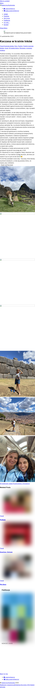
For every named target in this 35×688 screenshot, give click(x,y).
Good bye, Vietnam (6, 552)
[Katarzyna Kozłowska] (7, 5)
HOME (6, 14)
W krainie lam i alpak (6, 483)
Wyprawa (22, 48)
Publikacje (7, 20)
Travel (2, 46)
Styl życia (7, 18)
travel (6, 48)
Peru (15, 46)
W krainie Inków (14, 48)
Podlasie (3, 520)
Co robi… (6, 22)
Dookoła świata (9, 46)
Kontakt (6, 24)
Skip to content (5, 1)
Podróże (6, 16)
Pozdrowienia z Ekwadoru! (21, 483)
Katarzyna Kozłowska (8, 682)
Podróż (20, 46)
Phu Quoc (3, 584)
